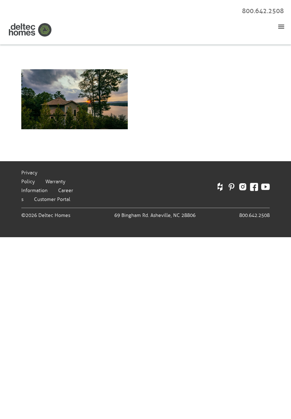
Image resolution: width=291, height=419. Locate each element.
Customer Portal (52, 199)
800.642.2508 (263, 11)
